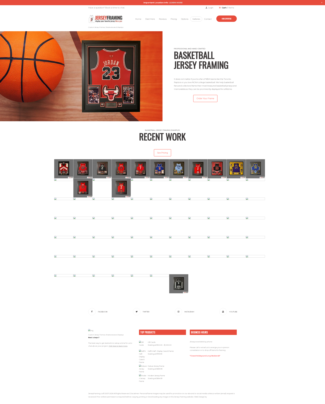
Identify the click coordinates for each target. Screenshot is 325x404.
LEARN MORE (176, 2)
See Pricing (162, 153)
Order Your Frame (205, 98)
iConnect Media (213, 397)
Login (210, 7)
